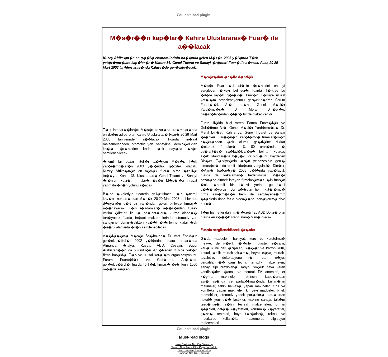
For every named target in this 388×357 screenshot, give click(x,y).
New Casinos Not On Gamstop (194, 344)
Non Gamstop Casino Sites (194, 350)
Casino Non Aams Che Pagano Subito (194, 347)
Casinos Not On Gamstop (194, 352)
